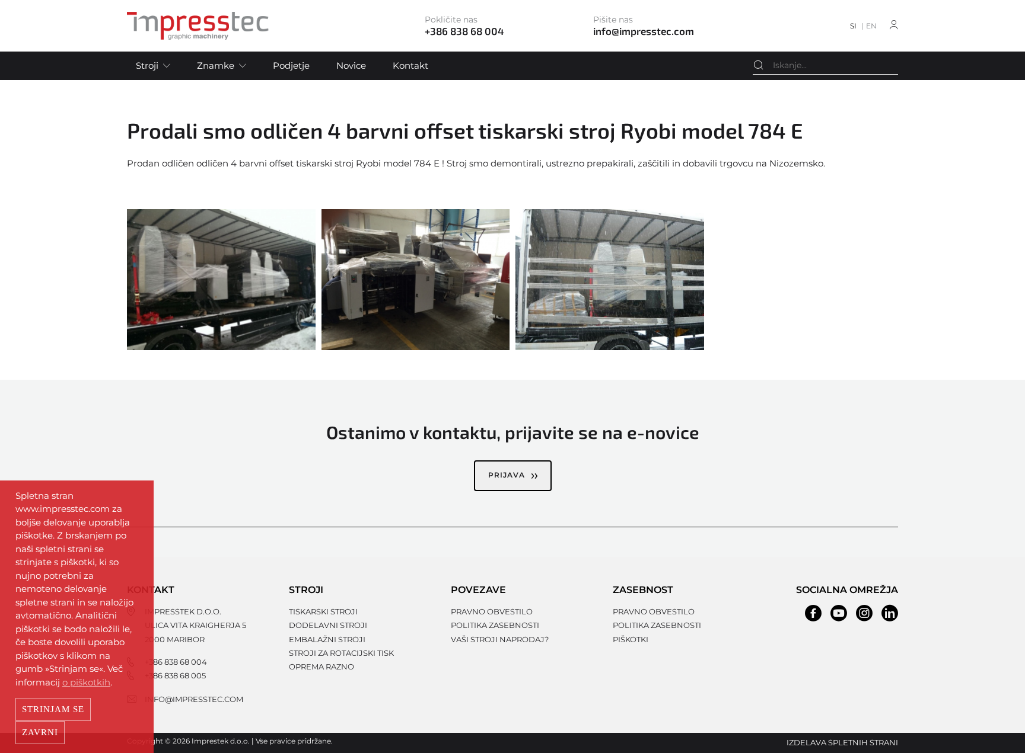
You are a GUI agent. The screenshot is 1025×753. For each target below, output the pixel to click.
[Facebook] (813, 613)
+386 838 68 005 (175, 675)
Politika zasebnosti (495, 625)
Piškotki (630, 639)
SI (853, 25)
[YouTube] (838, 613)
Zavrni (40, 732)
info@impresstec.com (194, 699)
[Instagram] (864, 613)
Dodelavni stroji (328, 625)
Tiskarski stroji (323, 611)
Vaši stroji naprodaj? (500, 639)
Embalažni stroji (327, 639)
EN (871, 25)
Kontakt (410, 65)
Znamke (215, 65)
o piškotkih (86, 682)
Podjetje (291, 65)
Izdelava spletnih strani (842, 742)
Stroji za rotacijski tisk (341, 653)
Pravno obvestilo (492, 611)
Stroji (147, 65)
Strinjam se (53, 709)
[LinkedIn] (889, 613)
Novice (351, 65)
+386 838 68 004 (176, 662)
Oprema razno (321, 666)
